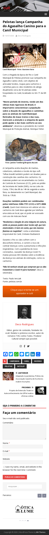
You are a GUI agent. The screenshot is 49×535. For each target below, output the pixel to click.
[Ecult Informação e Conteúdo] (24, 9)
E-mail (6, 451)
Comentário (8, 422)
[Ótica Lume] (24, 511)
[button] (45, 14)
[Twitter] (28, 346)
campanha (14, 361)
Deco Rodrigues (24, 35)
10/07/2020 (9, 35)
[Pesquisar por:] (24, 486)
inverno (38, 361)
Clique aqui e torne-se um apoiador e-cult (25, 291)
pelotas (8, 366)
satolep (21, 366)
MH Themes (40, 532)
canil (26, 361)
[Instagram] (20, 346)
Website (6, 459)
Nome (6, 443)
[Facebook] (24, 346)
